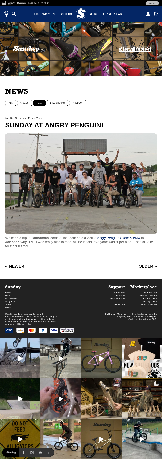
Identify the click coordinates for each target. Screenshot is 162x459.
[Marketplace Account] (148, 13)
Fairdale (139, 316)
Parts (45, 14)
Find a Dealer (150, 292)
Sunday (13, 286)
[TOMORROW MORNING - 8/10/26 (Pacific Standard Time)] (101, 398)
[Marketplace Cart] (155, 13)
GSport (152, 316)
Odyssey (121, 316)
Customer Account (148, 295)
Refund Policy (150, 298)
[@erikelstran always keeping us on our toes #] (20, 398)
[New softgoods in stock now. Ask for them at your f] (142, 358)
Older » (148, 266)
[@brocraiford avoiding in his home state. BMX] (20, 439)
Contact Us (119, 292)
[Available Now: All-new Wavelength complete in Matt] (101, 439)
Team (107, 14)
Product (78, 103)
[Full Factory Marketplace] (4, 2)
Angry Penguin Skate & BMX (118, 238)
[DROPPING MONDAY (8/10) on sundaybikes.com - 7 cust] (142, 398)
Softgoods (10, 301)
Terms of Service (149, 304)
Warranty (120, 295)
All (11, 103)
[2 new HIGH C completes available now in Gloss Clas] (101, 358)
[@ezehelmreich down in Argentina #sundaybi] (20, 358)
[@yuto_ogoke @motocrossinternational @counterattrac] (60, 358)
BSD (154, 319)
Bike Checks (57, 103)
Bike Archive (119, 304)
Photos (31, 118)
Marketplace (143, 286)
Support (152, 3)
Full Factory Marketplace (117, 314)
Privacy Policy (150, 301)
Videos (24, 103)
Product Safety (117, 298)
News (117, 14)
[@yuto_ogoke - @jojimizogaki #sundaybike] (142, 439)
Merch (95, 14)
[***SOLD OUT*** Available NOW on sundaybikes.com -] (60, 398)
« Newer (14, 266)
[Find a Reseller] (6, 13)
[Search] (13, 13)
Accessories (63, 14)
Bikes (35, 14)
